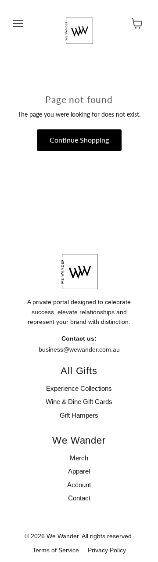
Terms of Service (55, 550)
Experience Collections (79, 388)
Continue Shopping (79, 140)
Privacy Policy (107, 550)
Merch (79, 458)
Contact (79, 498)
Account (79, 485)
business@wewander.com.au (79, 349)
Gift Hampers (79, 415)
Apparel (79, 471)
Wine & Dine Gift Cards (79, 401)
